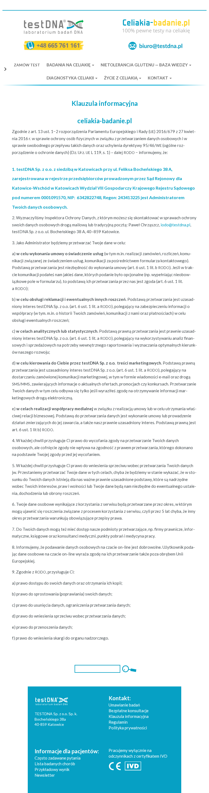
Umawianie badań (124, 704)
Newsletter (45, 775)
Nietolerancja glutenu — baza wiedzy (145, 64)
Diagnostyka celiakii (71, 77)
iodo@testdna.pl (175, 224)
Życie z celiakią (121, 77)
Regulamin (118, 722)
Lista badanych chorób (55, 763)
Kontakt (158, 77)
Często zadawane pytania (58, 757)
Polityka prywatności (128, 727)
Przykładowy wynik (52, 769)
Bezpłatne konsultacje (129, 710)
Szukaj (128, 669)
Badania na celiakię (69, 64)
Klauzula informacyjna (129, 716)
